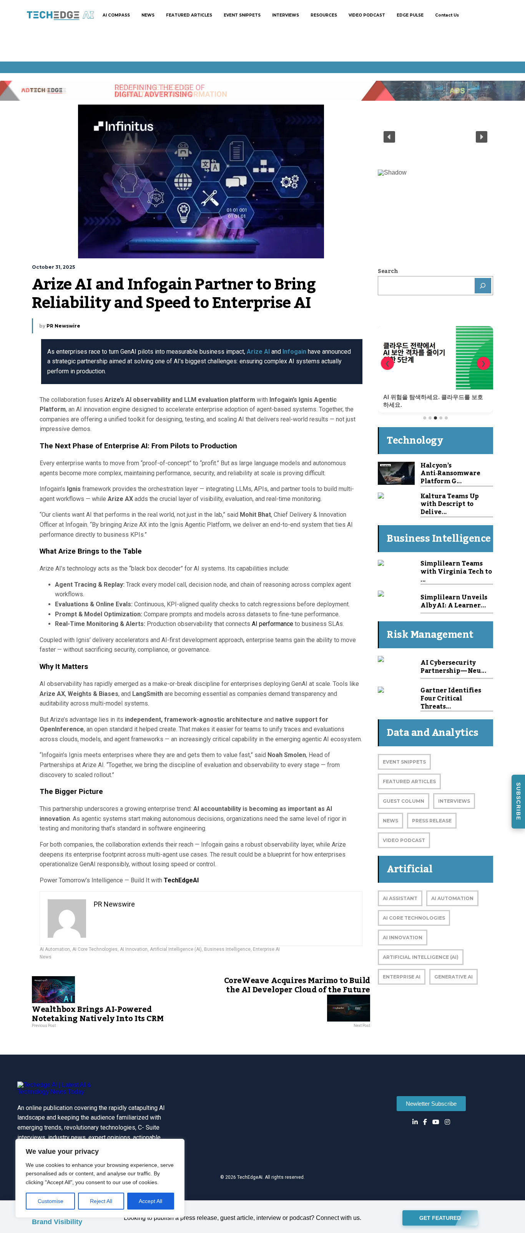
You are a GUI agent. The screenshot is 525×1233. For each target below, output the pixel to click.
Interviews (454, 801)
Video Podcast (404, 840)
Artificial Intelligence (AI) (176, 949)
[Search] (483, 285)
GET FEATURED (440, 1217)
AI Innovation (134, 949)
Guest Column (403, 801)
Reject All (101, 1201)
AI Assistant (400, 898)
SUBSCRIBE (518, 801)
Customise (50, 1201)
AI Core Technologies (95, 949)
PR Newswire (63, 326)
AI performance (273, 623)
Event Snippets (404, 762)
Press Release (432, 821)
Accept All (150, 1201)
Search (388, 271)
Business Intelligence (227, 949)
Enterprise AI (266, 949)
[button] (389, 137)
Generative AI (453, 977)
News (46, 957)
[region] (99, 1178)
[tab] (424, 417)
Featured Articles (409, 781)
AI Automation (55, 949)
